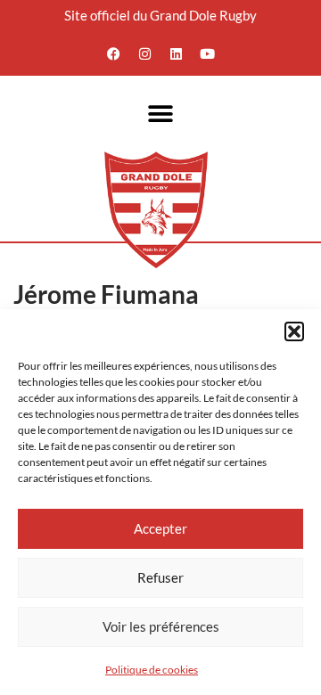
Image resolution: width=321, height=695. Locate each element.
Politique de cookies (151, 669)
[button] (294, 331)
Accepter (160, 528)
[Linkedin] (176, 53)
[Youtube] (207, 53)
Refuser (160, 577)
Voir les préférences (161, 626)
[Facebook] (114, 53)
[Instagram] (145, 53)
